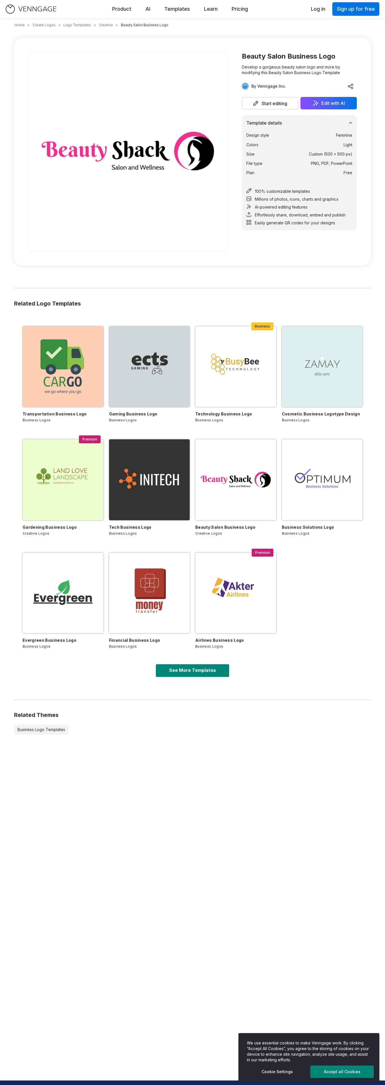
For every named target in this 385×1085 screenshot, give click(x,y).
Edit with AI (333, 103)
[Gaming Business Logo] (149, 366)
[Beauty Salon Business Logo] (235, 479)
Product (121, 9)
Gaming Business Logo (133, 413)
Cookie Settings (277, 1071)
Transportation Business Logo (55, 413)
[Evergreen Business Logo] (63, 593)
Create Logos (44, 25)
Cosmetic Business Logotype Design (321, 413)
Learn (211, 9)
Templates (177, 9)
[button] (270, 103)
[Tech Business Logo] (149, 479)
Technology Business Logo (223, 413)
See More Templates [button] (192, 670)
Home (20, 25)
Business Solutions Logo (308, 527)
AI (147, 9)
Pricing (240, 9)
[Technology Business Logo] (235, 366)
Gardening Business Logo (50, 527)
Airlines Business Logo (219, 640)
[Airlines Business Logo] (235, 593)
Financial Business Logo (134, 640)
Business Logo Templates (41, 729)
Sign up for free (356, 9)
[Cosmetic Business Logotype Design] (322, 366)
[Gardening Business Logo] (63, 479)
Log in (318, 9)
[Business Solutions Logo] (322, 479)
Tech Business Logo (130, 527)
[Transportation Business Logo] (63, 366)
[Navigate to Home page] (31, 9)
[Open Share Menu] (350, 86)
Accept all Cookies (342, 1071)
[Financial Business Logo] (149, 593)
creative (106, 25)
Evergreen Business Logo (49, 640)
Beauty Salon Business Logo (225, 527)
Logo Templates (77, 25)
